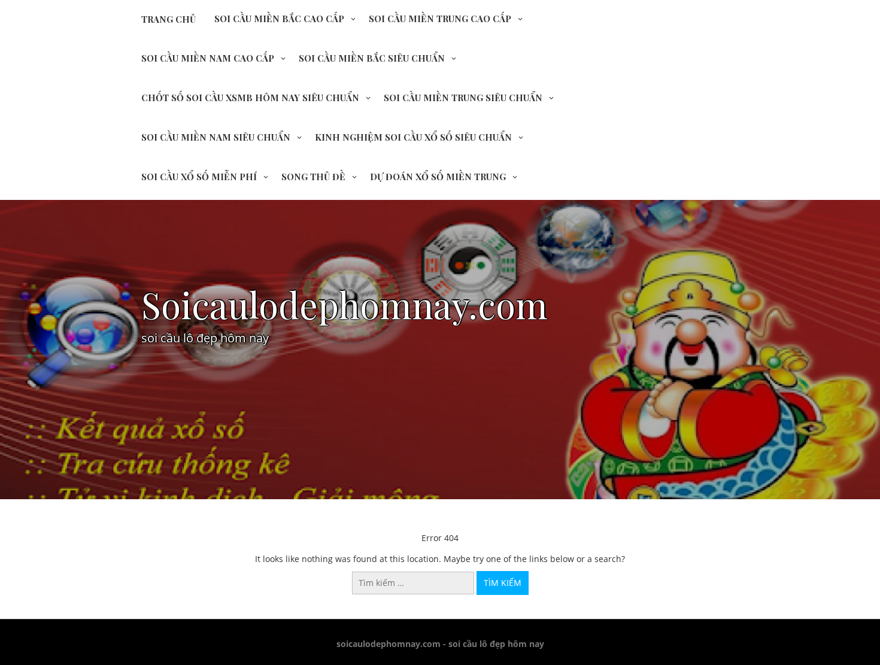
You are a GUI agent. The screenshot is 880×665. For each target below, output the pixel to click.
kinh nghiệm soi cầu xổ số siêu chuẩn (413, 137)
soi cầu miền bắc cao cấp (279, 19)
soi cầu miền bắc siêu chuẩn (372, 58)
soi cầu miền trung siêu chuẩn (463, 98)
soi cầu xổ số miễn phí (199, 177)
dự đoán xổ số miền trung (438, 177)
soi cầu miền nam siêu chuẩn (215, 137)
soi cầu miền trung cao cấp (440, 19)
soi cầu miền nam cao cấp (207, 58)
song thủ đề (313, 177)
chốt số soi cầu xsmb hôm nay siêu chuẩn (250, 98)
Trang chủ (168, 19)
